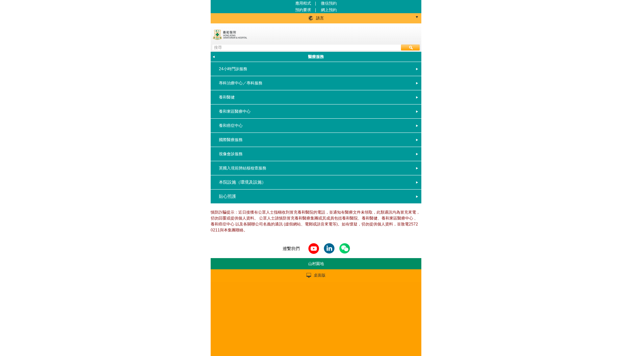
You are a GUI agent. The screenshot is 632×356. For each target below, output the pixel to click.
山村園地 (316, 263)
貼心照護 (227, 196)
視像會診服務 (231, 154)
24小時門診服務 (233, 69)
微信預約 (329, 3)
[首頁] (231, 35)
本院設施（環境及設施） (242, 182)
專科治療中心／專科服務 (240, 83)
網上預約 (329, 10)
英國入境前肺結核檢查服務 (242, 168)
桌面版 (320, 275)
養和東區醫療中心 (234, 111)
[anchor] (313, 254)
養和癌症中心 (231, 125)
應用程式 (303, 3)
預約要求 (303, 10)
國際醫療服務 (231, 139)
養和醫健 (227, 97)
